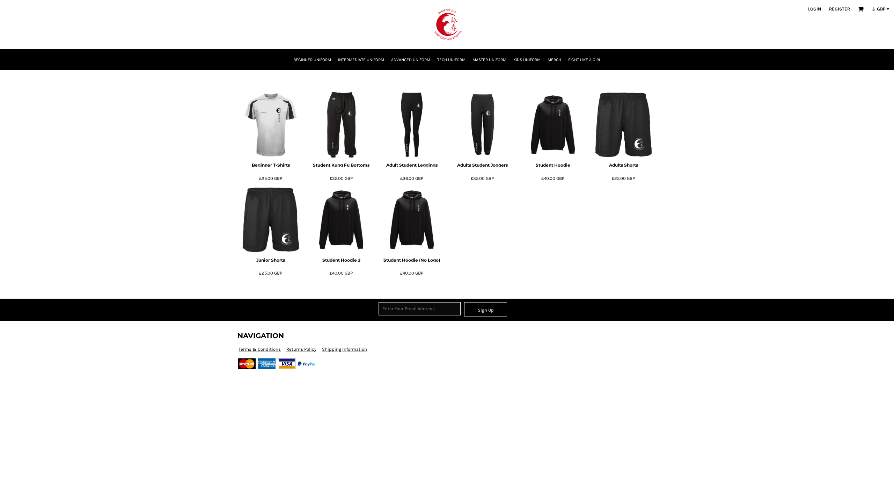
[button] (861, 9)
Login (814, 9)
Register (839, 9)
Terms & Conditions (260, 349)
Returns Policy (301, 349)
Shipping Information (344, 349)
